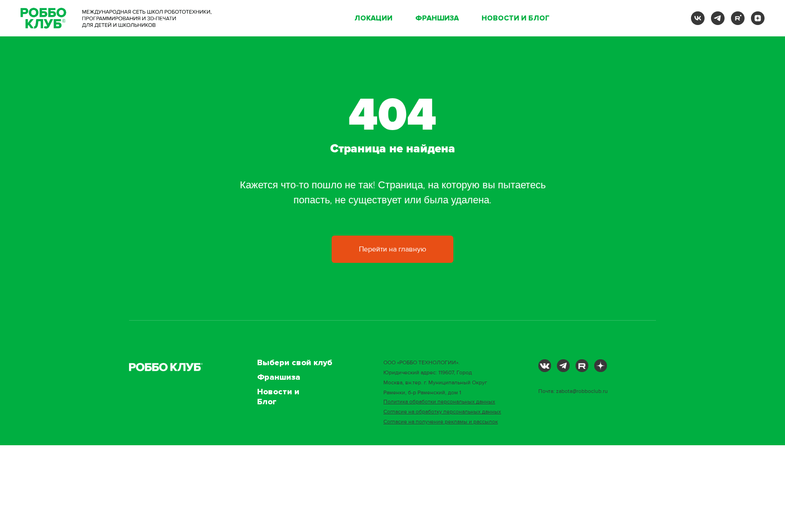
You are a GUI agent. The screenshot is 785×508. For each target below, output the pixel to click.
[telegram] (718, 18)
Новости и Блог (516, 18)
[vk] (698, 18)
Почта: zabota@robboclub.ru (573, 391)
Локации (373, 18)
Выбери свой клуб (294, 362)
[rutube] (738, 18)
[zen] (758, 18)
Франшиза (437, 18)
